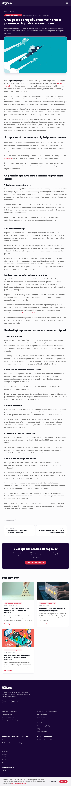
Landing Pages (41, 720)
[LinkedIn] (4, 701)
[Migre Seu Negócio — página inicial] (7, 3)
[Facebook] (13, 701)
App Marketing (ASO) (43, 726)
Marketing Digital (9, 708)
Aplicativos (40, 723)
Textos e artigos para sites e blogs (12, 743)
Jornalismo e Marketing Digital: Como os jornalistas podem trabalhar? (17, 657)
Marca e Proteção (44, 737)
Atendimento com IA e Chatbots (47, 711)
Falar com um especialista (35, 563)
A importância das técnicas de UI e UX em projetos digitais (52, 609)
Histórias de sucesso (8, 757)
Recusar (53, 782)
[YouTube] (17, 701)
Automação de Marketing (10, 720)
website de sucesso (19, 412)
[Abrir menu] (67, 3)
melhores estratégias (28, 313)
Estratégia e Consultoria (9, 711)
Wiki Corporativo (42, 732)
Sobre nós (5, 751)
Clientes (4, 754)
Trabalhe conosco (7, 763)
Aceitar (63, 782)
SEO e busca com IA (8, 717)
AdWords (8, 158)
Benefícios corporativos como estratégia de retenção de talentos (16, 610)
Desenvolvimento (44, 708)
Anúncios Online (7, 714)
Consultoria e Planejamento (13, 15)
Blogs (38, 729)
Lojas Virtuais (41, 717)
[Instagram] (8, 701)
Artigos (12, 11)
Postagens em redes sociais (10, 740)
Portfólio (4, 760)
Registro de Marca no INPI (44, 740)
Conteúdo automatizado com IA (15, 737)
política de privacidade (18, 783)
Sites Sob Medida (42, 714)
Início (6, 11)
